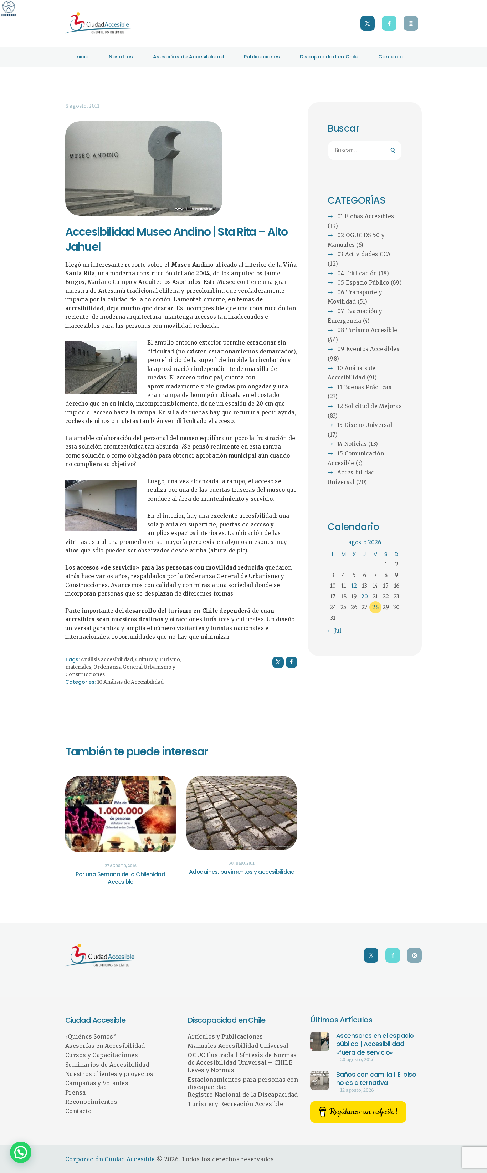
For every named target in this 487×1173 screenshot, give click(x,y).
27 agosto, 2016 (121, 865)
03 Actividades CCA (364, 254)
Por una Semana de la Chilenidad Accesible (120, 878)
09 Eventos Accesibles (368, 349)
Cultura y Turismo (157, 659)
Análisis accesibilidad (107, 659)
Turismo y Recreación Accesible (235, 1103)
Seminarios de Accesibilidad (107, 1064)
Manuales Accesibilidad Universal (238, 1045)
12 (354, 585)
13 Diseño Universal (364, 425)
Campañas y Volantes (96, 1083)
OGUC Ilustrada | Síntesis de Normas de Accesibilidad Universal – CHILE (242, 1058)
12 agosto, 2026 (357, 1090)
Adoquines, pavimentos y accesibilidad (241, 872)
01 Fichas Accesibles (365, 216)
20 (364, 596)
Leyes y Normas (211, 1069)
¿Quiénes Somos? (90, 1036)
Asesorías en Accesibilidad (105, 1045)
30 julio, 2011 (242, 863)
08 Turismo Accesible (367, 330)
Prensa (75, 1092)
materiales (78, 667)
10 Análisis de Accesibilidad (130, 682)
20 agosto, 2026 (357, 1059)
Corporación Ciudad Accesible (110, 1159)
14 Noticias (352, 443)
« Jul (335, 630)
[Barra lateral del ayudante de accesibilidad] (8, 8)
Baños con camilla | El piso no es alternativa (376, 1079)
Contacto (78, 1111)
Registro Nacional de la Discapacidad (243, 1094)
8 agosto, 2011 (82, 106)
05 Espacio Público (363, 282)
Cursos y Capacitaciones (101, 1055)
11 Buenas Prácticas (364, 387)
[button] (20, 1152)
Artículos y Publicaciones (225, 1036)
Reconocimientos (91, 1101)
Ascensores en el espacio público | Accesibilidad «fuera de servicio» (375, 1044)
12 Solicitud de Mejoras (369, 406)
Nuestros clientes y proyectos (109, 1073)
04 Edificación (357, 273)
